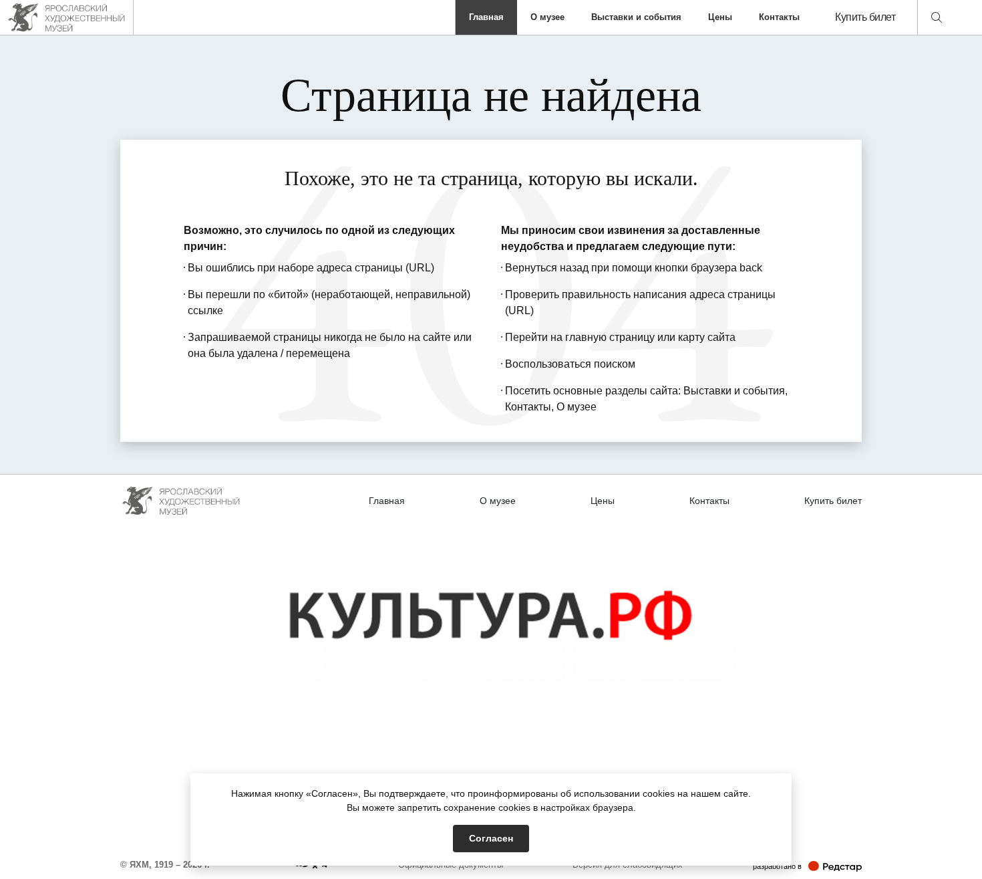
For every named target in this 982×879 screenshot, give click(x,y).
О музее (547, 17)
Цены (720, 17)
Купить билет (865, 17)
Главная (486, 17)
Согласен (491, 838)
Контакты (779, 17)
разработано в (807, 866)
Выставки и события (636, 17)
